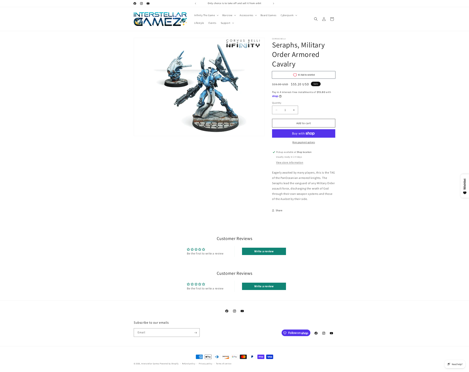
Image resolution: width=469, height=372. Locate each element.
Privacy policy (205, 363)
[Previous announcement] (195, 3)
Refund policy (188, 363)
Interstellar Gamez (150, 363)
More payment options (303, 142)
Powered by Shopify (169, 363)
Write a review (264, 251)
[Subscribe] (195, 332)
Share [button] (279, 210)
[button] (206, 15)
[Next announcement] (273, 3)
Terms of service (223, 363)
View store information (289, 162)
